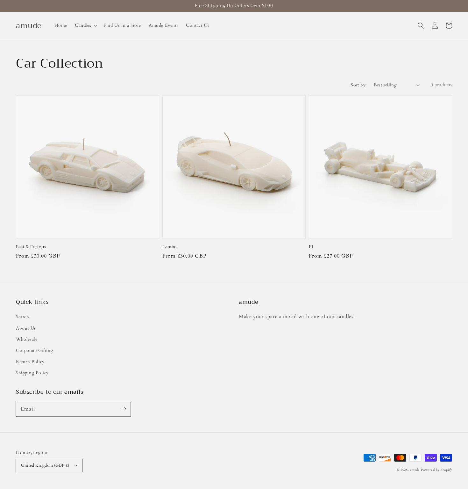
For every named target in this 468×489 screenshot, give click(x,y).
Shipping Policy (32, 373)
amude (415, 470)
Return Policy (30, 362)
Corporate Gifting (34, 350)
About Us (26, 328)
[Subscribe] (124, 409)
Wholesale (26, 339)
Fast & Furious (31, 247)
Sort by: (359, 85)
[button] (421, 25)
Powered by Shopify (436, 470)
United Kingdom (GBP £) (45, 465)
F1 (311, 247)
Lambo (169, 247)
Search (22, 317)
